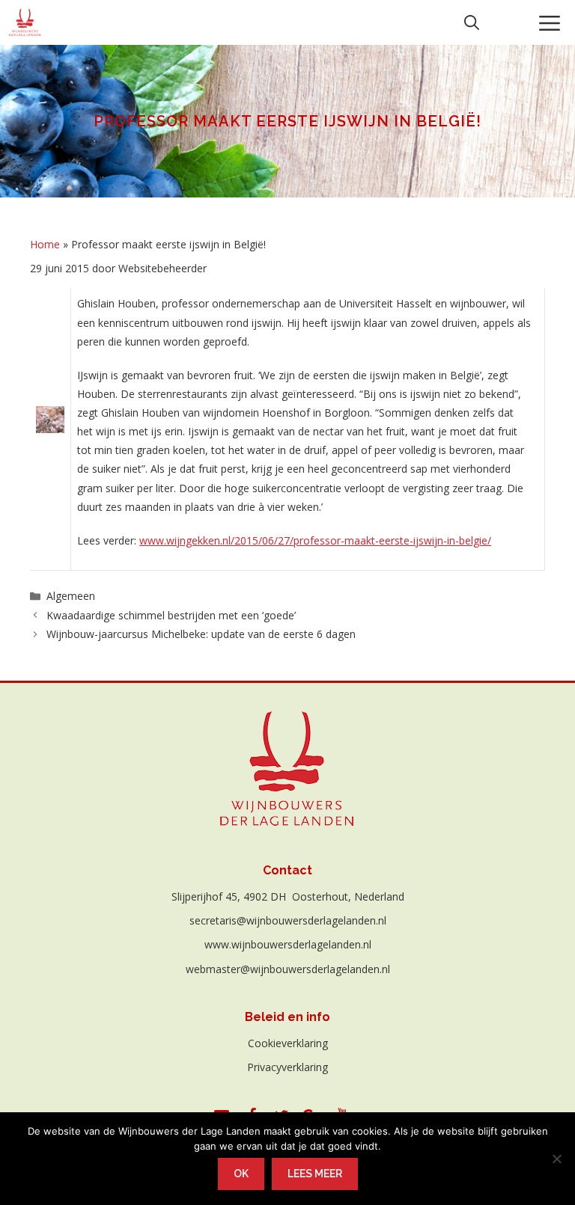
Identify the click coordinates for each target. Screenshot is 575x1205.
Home (45, 244)
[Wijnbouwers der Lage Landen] (25, 22)
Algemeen (70, 596)
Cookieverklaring (288, 1043)
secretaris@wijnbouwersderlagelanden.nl (287, 920)
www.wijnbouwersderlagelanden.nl (287, 944)
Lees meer (315, 1174)
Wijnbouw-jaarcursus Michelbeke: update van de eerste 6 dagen (201, 634)
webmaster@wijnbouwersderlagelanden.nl (288, 969)
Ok (241, 1174)
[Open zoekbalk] (471, 22)
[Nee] (556, 1158)
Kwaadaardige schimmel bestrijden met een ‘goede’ (171, 615)
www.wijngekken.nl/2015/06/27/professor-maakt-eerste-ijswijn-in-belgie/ (315, 540)
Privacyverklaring (287, 1067)
